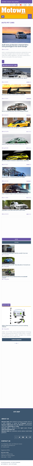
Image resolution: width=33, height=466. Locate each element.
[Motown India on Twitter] (16, 4)
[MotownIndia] (16, 10)
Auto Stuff (6, 305)
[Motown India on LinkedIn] (29, 4)
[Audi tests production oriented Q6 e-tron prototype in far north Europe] (16, 35)
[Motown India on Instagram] (25, 4)
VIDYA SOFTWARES (13, 464)
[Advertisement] (16, 227)
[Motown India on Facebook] (11, 4)
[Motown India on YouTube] (20, 4)
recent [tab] (16, 239)
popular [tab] (16, 242)
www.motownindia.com (8, 429)
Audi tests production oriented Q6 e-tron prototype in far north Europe (15, 45)
